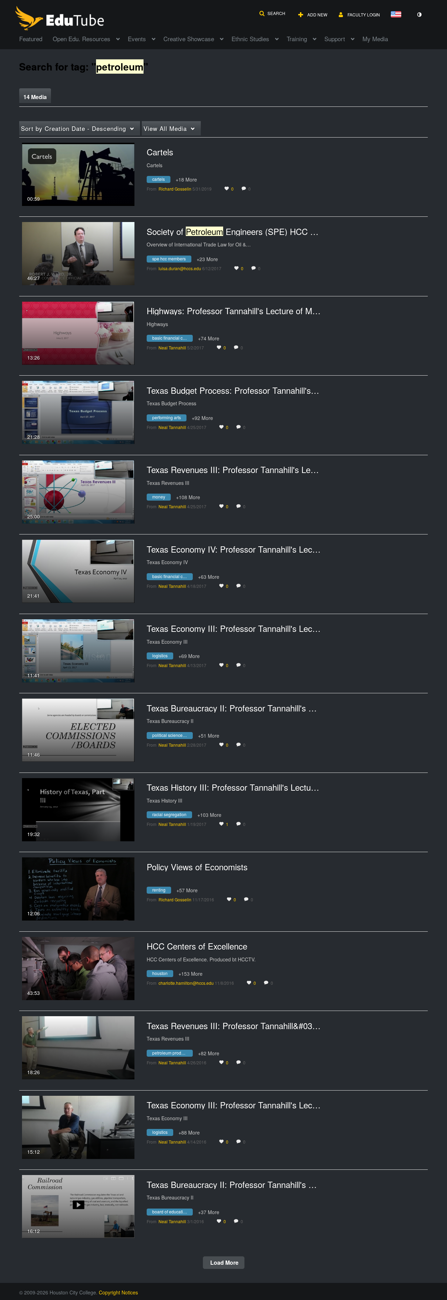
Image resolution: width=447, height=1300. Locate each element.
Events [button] (137, 38)
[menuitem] (36, 38)
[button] (272, 13)
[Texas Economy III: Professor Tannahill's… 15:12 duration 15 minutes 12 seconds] (78, 1126)
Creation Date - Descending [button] (73, 128)
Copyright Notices (118, 1292)
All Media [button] (165, 128)
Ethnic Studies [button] (250, 38)
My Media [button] (375, 38)
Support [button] (334, 38)
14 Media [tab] (35, 97)
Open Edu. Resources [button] (81, 38)
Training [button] (297, 38)
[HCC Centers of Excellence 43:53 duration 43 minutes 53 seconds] (78, 967)
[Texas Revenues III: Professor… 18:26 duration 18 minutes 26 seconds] (78, 1046)
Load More (224, 1262)
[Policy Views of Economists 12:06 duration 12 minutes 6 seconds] (78, 888)
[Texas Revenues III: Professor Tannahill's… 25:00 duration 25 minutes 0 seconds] (78, 491)
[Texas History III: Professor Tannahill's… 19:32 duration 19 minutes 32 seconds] (78, 808)
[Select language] (397, 14)
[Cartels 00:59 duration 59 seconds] (78, 173)
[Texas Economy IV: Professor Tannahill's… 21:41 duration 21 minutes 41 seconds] (78, 570)
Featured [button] (30, 38)
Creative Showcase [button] (188, 38)
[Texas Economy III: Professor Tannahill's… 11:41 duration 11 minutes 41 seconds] (78, 650)
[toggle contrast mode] (419, 14)
